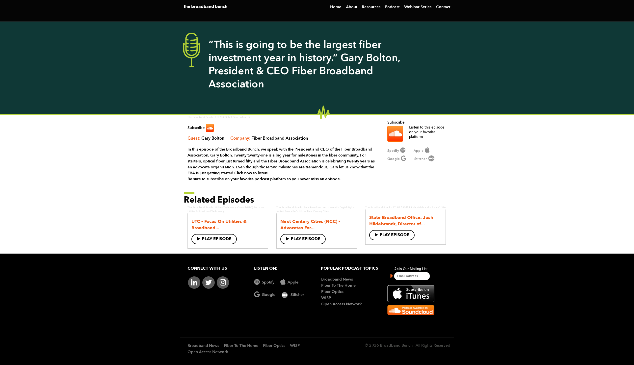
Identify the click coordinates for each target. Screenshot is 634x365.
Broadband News (337, 280)
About (351, 7)
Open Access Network (341, 304)
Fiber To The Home (338, 286)
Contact (443, 7)
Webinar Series (417, 7)
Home (335, 7)
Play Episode (216, 239)
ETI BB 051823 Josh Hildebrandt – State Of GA (419, 207)
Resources (371, 7)
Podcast (392, 7)
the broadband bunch (205, 7)
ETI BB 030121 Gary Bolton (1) (232, 117)
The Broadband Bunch (200, 117)
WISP (326, 298)
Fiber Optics (332, 292)
